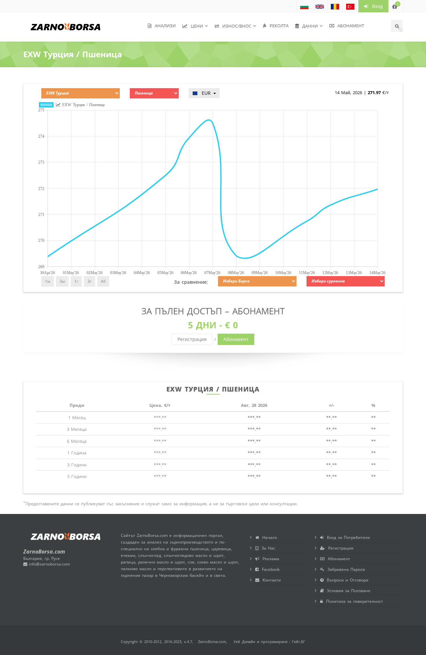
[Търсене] (397, 26)
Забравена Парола (344, 569)
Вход (375, 6)
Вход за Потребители (346, 537)
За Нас (266, 548)
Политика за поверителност (353, 601)
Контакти (270, 580)
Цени (195, 26)
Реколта (277, 26)
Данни (308, 26)
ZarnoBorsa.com (212, 641)
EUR (205, 93)
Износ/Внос (235, 26)
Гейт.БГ (298, 641)
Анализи (163, 26)
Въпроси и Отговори (345, 580)
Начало (268, 537)
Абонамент (349, 26)
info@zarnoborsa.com (48, 564)
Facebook (269, 569)
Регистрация (192, 339)
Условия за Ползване (347, 590)
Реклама (269, 559)
